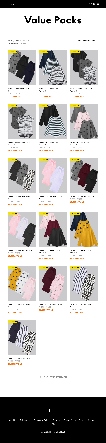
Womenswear (21, 41)
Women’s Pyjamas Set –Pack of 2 (50, 198)
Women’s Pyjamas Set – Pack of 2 (81, 306)
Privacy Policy (70, 420)
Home (10, 41)
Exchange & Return (41, 420)
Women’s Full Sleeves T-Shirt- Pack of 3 (49, 90)
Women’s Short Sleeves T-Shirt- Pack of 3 (81, 90)
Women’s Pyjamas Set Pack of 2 (50, 304)
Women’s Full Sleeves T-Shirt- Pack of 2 (49, 144)
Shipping (57, 420)
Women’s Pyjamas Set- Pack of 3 (82, 196)
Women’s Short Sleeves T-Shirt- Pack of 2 (19, 144)
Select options (15, 97)
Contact (91, 420)
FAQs (53, 424)
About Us (12, 420)
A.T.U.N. (11, 5)
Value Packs (13, 44)
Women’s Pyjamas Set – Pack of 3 (19, 90)
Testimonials (25, 420)
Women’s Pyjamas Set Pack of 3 (19, 358)
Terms (81, 420)
